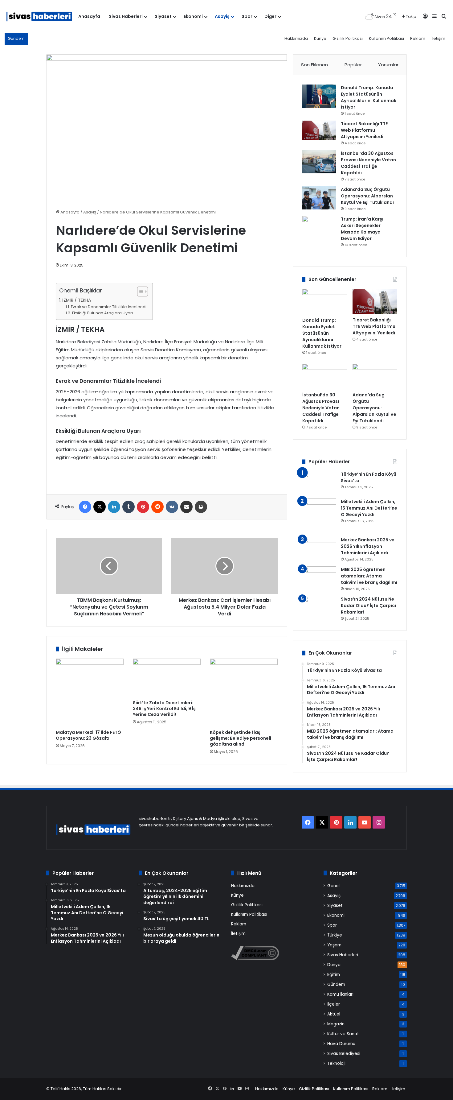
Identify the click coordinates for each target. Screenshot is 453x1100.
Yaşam (334, 945)
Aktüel (333, 1014)
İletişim (438, 38)
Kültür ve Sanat (343, 1034)
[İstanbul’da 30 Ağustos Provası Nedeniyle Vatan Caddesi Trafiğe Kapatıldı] (319, 161)
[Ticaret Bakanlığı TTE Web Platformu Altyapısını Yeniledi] (319, 130)
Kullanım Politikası (386, 38)
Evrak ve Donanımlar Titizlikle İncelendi (108, 306)
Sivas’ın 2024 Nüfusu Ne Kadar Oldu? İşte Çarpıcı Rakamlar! (368, 605)
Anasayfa (89, 16)
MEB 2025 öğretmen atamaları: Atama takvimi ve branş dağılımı (369, 575)
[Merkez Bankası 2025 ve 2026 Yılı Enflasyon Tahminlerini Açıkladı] (319, 548)
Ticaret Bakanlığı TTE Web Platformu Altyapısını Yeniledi (364, 130)
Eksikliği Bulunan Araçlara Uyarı (102, 313)
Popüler (353, 64)
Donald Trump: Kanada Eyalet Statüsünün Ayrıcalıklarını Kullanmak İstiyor (368, 97)
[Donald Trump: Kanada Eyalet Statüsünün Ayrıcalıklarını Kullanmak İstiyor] (319, 96)
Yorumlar (388, 64)
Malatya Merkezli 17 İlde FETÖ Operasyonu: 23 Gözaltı (88, 735)
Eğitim (333, 975)
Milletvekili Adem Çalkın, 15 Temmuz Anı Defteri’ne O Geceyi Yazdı (369, 508)
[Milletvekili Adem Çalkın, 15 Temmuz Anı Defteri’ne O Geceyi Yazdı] (319, 515)
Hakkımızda (296, 38)
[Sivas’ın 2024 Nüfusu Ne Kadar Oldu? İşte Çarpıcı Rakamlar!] (319, 607)
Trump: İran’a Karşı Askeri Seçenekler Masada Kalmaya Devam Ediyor (362, 229)
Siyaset (163, 16)
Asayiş (222, 16)
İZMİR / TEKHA (76, 300)
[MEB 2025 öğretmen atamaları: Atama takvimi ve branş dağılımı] (319, 577)
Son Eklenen (314, 64)
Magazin (336, 1024)
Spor (247, 16)
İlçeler (333, 1004)
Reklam (417, 38)
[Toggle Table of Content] (139, 291)
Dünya (334, 965)
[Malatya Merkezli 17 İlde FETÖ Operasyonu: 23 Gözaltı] (90, 692)
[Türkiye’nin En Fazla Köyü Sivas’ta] (319, 482)
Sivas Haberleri (126, 16)
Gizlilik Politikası (348, 38)
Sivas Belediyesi (343, 1054)
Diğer (270, 16)
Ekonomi (193, 16)
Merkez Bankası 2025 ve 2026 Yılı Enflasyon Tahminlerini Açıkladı (367, 546)
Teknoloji (336, 1063)
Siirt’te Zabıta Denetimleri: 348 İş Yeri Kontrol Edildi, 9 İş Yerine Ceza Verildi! (164, 708)
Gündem (336, 984)
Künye (320, 38)
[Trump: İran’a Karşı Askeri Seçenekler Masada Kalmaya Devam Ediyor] (319, 227)
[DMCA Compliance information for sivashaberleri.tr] (255, 958)
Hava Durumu (341, 1044)
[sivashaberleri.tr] (39, 16)
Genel (333, 886)
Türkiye (334, 935)
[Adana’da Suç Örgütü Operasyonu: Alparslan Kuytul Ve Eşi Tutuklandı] (319, 197)
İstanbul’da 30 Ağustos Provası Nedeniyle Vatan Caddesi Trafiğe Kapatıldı (368, 163)
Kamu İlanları (340, 994)
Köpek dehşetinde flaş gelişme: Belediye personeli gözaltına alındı (240, 738)
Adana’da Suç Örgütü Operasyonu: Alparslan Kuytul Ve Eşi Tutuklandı (367, 195)
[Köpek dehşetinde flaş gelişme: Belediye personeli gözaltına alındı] (244, 692)
